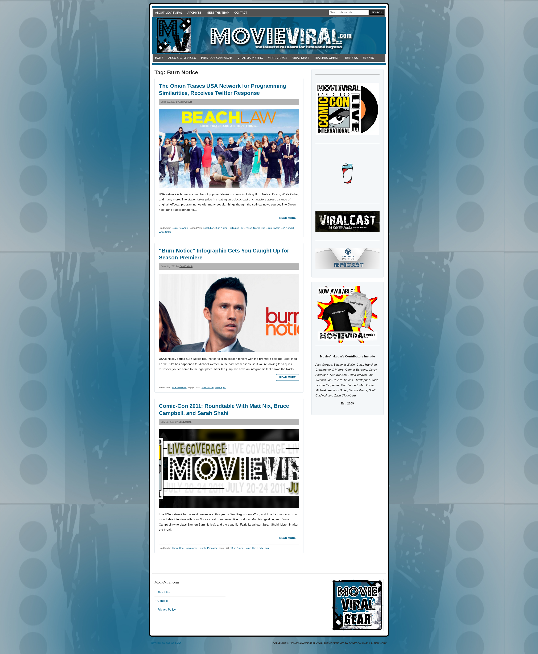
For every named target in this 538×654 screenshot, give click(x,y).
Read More (287, 217)
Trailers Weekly (327, 57)
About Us (163, 592)
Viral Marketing (250, 57)
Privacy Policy (166, 609)
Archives (194, 12)
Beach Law (208, 228)
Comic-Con (177, 548)
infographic (220, 387)
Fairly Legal (263, 548)
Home (159, 57)
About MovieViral (168, 12)
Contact (240, 12)
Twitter (276, 228)
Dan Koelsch (186, 266)
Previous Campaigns (217, 57)
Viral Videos (277, 57)
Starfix (256, 228)
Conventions (191, 548)
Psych (248, 228)
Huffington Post (236, 228)
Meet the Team (218, 12)
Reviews (351, 57)
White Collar (165, 232)
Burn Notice (221, 228)
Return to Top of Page (166, 643)
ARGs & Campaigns (182, 57)
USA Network (287, 228)
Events (368, 57)
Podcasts (212, 548)
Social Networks (180, 228)
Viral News (300, 57)
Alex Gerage (185, 102)
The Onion (266, 228)
